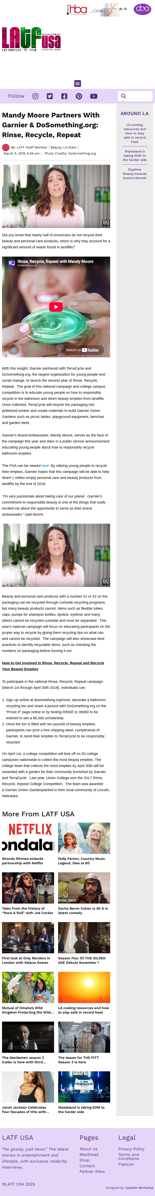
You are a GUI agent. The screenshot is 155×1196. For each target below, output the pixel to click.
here (45, 466)
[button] (77, 83)
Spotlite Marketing (139, 1188)
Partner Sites (92, 1171)
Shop (85, 1160)
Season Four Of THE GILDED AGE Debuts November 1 (82, 960)
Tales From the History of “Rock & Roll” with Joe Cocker (27, 910)
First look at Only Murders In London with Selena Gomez (26, 960)
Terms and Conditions (128, 1156)
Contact (87, 1165)
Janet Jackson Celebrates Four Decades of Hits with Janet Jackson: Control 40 (24, 1109)
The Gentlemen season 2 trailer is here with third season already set (23, 1060)
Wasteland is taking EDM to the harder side (81, 1109)
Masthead (89, 1154)
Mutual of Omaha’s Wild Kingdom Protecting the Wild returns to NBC (26, 1010)
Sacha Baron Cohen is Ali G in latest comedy (83, 910)
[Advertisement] (110, 46)
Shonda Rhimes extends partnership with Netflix (22, 861)
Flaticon (126, 1164)
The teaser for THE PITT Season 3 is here (78, 1060)
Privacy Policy (131, 1148)
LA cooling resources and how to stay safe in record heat (83, 1010)
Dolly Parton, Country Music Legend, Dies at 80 (81, 861)
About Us (89, 1148)
